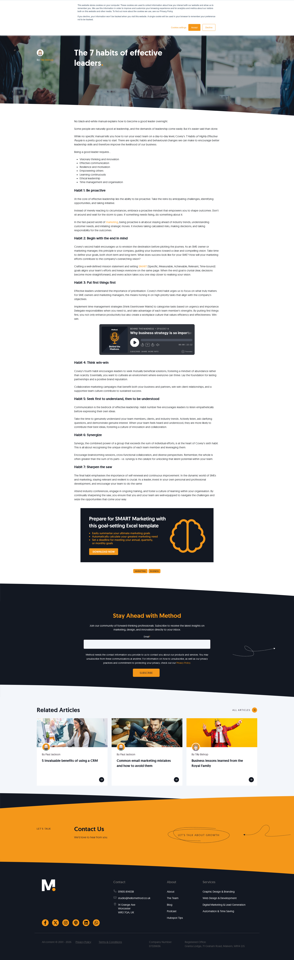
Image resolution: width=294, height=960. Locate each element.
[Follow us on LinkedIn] (86, 922)
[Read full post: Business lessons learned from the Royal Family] (221, 732)
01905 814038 (126, 891)
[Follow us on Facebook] (45, 922)
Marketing (140, 571)
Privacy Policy (183, 662)
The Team (172, 898)
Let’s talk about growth (198, 835)
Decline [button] (209, 27)
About (170, 891)
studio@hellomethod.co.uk (134, 898)
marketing (112, 222)
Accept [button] (194, 27)
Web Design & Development (220, 898)
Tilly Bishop (46, 59)
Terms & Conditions (110, 942)
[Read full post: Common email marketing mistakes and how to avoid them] (147, 732)
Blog (169, 904)
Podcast (171, 911)
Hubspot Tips (175, 917)
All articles (241, 710)
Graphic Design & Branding (219, 891)
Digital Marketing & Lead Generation (224, 904)
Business (154, 571)
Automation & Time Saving (218, 911)
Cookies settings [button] (178, 27)
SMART (143, 266)
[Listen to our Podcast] (75, 922)
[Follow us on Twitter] (55, 922)
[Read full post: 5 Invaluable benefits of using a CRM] (72, 732)
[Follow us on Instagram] (65, 922)
